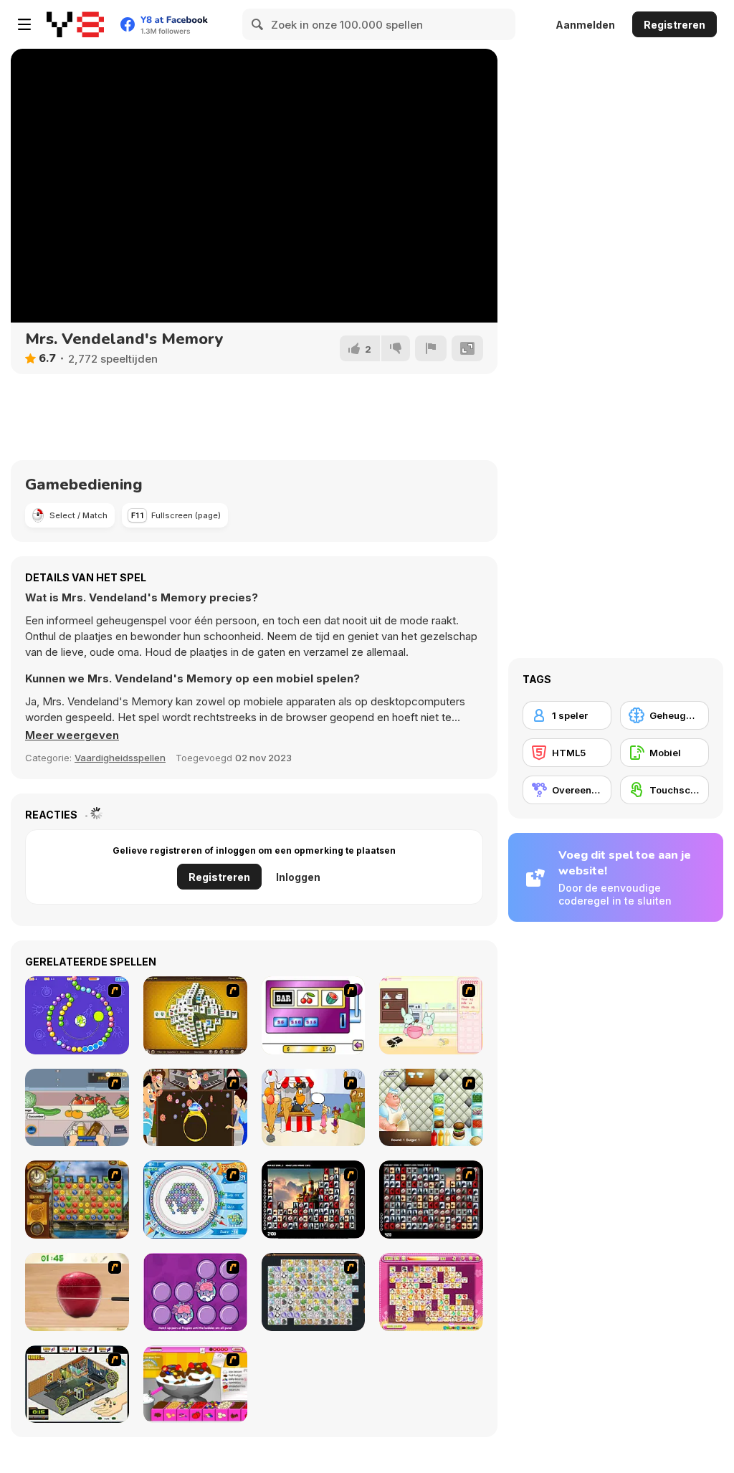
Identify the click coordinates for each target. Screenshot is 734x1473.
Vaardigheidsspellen (120, 757)
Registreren (674, 25)
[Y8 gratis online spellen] (75, 24)
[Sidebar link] (24, 24)
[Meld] (431, 348)
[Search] (258, 24)
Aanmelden (585, 25)
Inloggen (298, 877)
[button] (72, 735)
